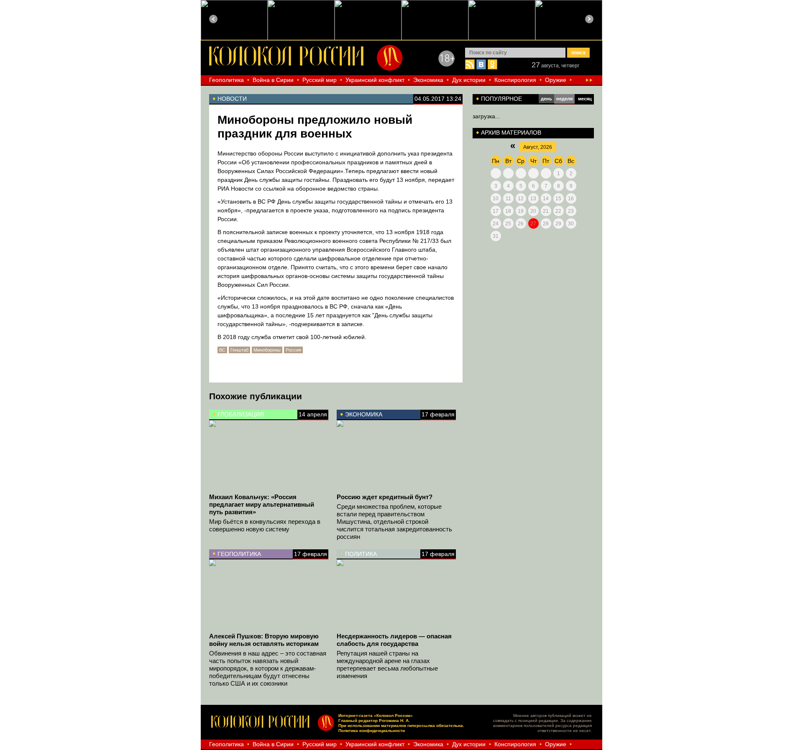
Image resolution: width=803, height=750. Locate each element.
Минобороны (267, 349)
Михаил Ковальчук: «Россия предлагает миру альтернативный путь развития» (261, 504)
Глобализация (240, 414)
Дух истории (469, 80)
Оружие (555, 80)
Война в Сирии (273, 80)
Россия (293, 349)
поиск (578, 53)
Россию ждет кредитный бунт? (384, 496)
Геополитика (226, 80)
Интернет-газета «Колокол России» (375, 715)
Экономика (428, 80)
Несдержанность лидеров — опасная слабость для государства (394, 640)
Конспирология (515, 80)
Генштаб (239, 349)
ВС (222, 349)
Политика (361, 554)
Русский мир (319, 80)
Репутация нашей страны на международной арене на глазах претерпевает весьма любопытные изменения (387, 664)
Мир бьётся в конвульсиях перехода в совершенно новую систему (264, 525)
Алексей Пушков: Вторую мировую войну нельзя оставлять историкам (264, 640)
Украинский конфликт (374, 80)
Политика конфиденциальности (371, 730)
